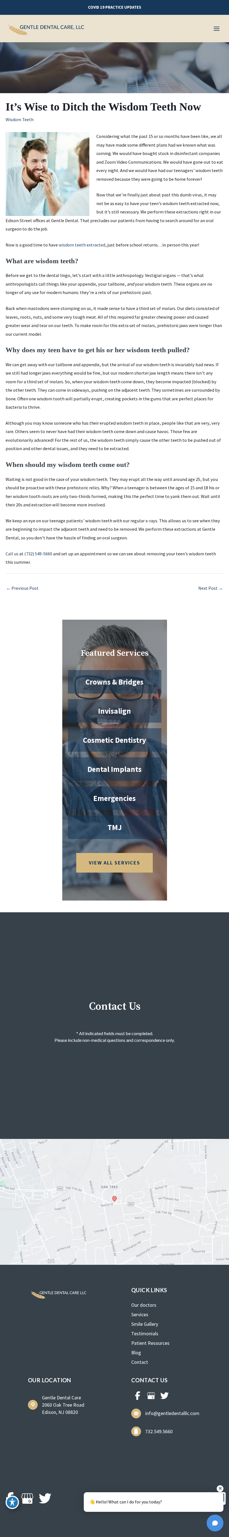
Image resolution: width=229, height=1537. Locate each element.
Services (139, 1314)
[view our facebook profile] (137, 1395)
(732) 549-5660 (38, 553)
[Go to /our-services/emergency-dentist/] (114, 798)
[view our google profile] (151, 1395)
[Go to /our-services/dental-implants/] (114, 769)
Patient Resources (150, 1343)
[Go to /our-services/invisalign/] (114, 711)
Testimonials (144, 1333)
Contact (139, 1362)
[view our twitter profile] (164, 1395)
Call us (12, 553)
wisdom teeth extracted (82, 245)
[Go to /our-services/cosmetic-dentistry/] (114, 740)
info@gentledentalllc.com (172, 1413)
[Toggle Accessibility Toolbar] (12, 1502)
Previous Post (22, 588)
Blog (136, 1352)
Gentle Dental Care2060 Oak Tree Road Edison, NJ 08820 (63, 1404)
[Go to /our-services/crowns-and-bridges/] (114, 682)
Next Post (210, 588)
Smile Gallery (144, 1324)
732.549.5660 (159, 1431)
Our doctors (143, 1305)
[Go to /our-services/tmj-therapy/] (114, 827)
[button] (114, 7)
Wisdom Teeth (20, 119)
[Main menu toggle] (216, 29)
